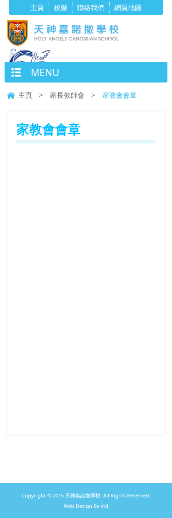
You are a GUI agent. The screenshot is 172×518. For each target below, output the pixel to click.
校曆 (60, 7)
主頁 (37, 7)
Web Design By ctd (86, 505)
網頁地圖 (128, 7)
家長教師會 (67, 94)
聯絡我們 (91, 7)
